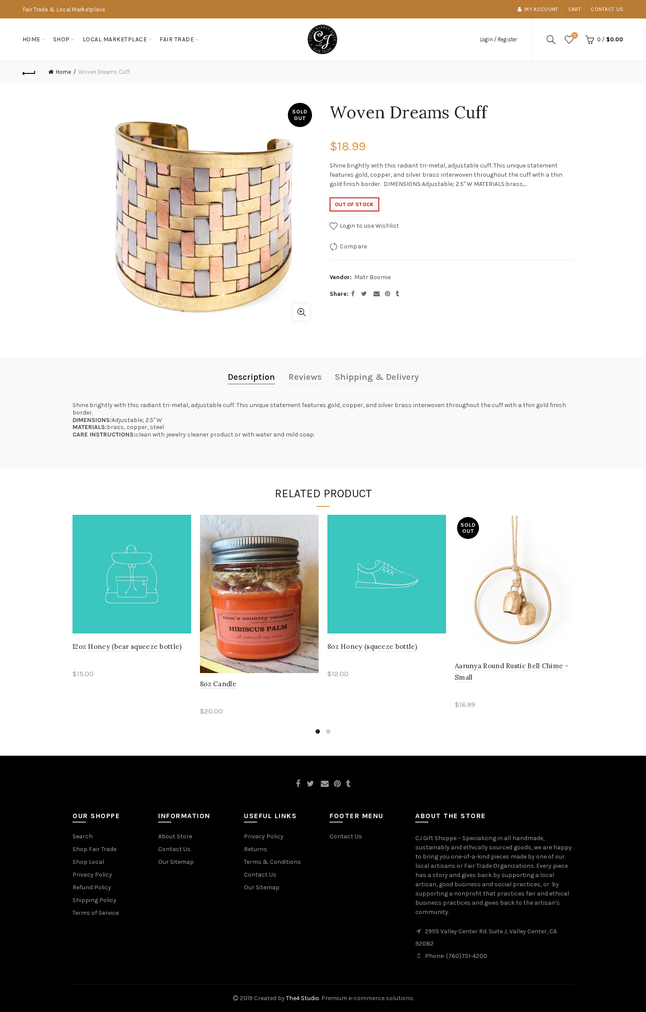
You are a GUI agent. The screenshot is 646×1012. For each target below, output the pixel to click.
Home (31, 39)
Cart (574, 9)
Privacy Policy (92, 874)
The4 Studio (302, 998)
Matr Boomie (372, 277)
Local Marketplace (115, 39)
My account (541, 9)
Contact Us (174, 849)
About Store (175, 836)
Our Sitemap (176, 862)
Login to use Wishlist (368, 225)
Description (251, 377)
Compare (353, 246)
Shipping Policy (94, 900)
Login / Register (498, 39)
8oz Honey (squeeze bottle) (372, 646)
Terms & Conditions (272, 862)
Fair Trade (177, 39)
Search (83, 836)
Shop (61, 39)
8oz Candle (218, 684)
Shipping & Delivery (377, 377)
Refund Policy (92, 887)
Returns (255, 849)
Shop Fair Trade (94, 849)
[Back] (29, 72)
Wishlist (574, 35)
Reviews (305, 377)
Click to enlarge (301, 312)
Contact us (607, 9)
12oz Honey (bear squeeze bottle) (127, 646)
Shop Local (88, 862)
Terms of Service (96, 913)
